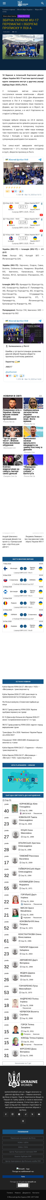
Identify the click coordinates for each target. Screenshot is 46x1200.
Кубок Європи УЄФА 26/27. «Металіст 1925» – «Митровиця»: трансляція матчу (21, 688)
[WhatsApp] (31, 64)
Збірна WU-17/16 (24, 16)
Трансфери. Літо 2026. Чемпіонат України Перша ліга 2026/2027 (22, 733)
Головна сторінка (8, 9)
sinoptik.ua (32, 1182)
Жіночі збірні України (25, 9)
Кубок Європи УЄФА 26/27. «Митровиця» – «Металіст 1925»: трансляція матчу (19, 756)
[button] (4, 3)
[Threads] (23, 1121)
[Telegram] (14, 64)
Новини (18, 1193)
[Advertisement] (23, 504)
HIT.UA (20, 1184)
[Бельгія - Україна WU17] (23, 225)
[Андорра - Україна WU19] (23, 626)
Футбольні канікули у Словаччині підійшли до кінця (20, 703)
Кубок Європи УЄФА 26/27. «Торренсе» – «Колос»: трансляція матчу (22, 749)
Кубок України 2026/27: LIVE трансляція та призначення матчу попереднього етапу (19, 695)
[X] (20, 64)
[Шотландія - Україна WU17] (23, 591)
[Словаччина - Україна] (23, 580)
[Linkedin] (37, 64)
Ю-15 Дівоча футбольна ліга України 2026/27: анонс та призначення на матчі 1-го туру (20, 718)
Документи (27, 1193)
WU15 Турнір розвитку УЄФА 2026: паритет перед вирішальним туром (22, 726)
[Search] (42, 3)
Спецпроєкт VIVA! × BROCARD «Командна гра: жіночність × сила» (20, 741)
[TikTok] (25, 1114)
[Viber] (25, 64)
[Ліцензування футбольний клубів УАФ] (23, 1161)
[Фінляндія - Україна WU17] (23, 568)
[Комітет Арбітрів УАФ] (23, 1156)
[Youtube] (39, 1114)
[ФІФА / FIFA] (23, 1147)
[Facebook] (9, 64)
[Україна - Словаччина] (23, 614)
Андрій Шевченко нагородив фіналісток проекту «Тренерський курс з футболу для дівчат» (12, 541)
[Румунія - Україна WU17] (23, 603)
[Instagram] (12, 1114)
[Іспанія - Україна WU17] (23, 210)
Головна (10, 1193)
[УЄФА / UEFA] (23, 1142)
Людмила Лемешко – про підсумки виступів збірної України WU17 (34, 539)
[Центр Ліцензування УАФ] (23, 1152)
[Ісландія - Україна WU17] (23, 239)
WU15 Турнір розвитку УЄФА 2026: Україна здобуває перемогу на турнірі (19, 711)
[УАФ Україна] (23, 1138)
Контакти (36, 1193)
